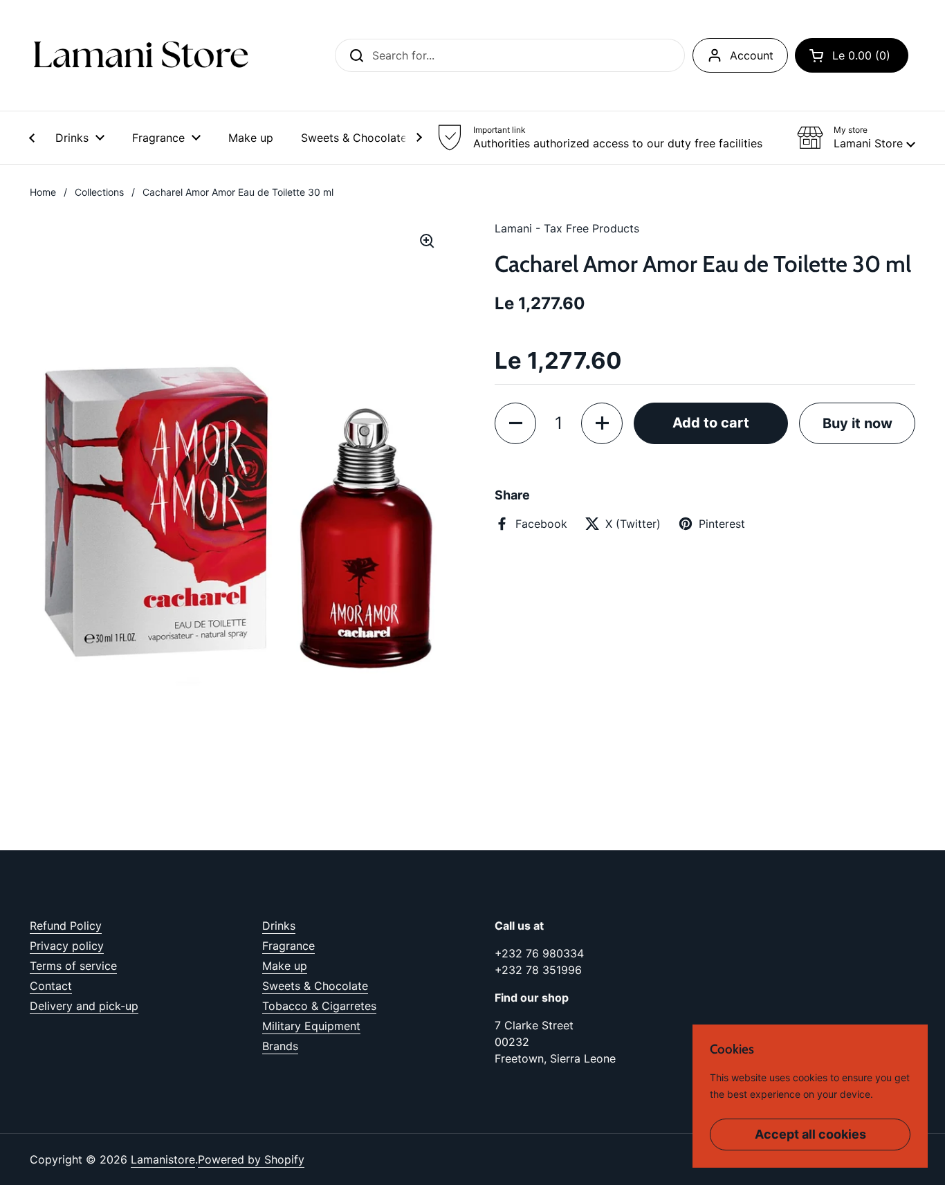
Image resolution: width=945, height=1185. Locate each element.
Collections (99, 192)
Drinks (278, 926)
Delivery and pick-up (84, 1006)
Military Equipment (311, 1026)
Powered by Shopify (251, 1159)
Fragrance (288, 946)
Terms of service (73, 966)
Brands (280, 1046)
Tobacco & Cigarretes (319, 1006)
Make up (284, 966)
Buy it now (857, 423)
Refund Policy (66, 926)
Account (751, 55)
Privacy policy (67, 946)
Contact (51, 986)
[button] (851, 55)
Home (43, 192)
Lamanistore (163, 1159)
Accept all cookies (810, 1134)
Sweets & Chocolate (315, 986)
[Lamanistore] (140, 55)
